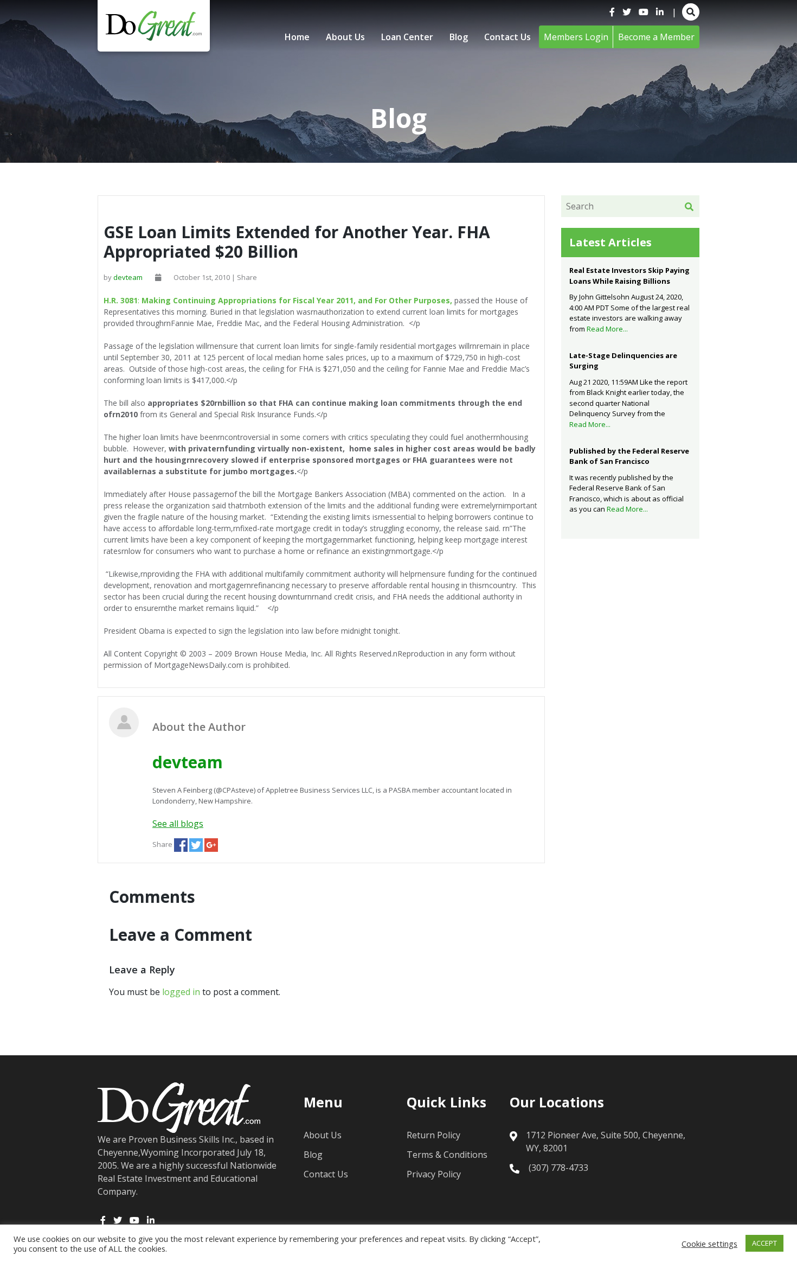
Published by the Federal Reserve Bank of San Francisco (629, 456)
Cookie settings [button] (709, 1243)
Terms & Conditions (447, 1155)
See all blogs (177, 824)
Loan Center (407, 37)
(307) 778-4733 (558, 1168)
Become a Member (656, 37)
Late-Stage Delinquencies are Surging (623, 360)
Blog (458, 37)
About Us (345, 37)
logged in (181, 992)
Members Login (576, 37)
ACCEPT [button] (764, 1243)
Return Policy (433, 1135)
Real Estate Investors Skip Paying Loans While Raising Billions (629, 275)
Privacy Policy (434, 1174)
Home (297, 37)
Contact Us (507, 37)
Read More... (607, 329)
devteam (128, 277)
